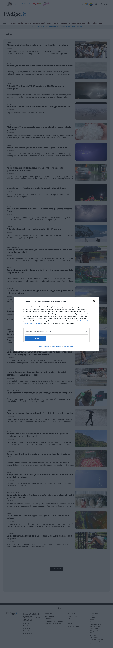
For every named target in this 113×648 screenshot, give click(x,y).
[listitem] (56, 331)
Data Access (56, 346)
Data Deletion (44, 346)
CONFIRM (35, 338)
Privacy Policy (69, 346)
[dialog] (56, 324)
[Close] (95, 302)
